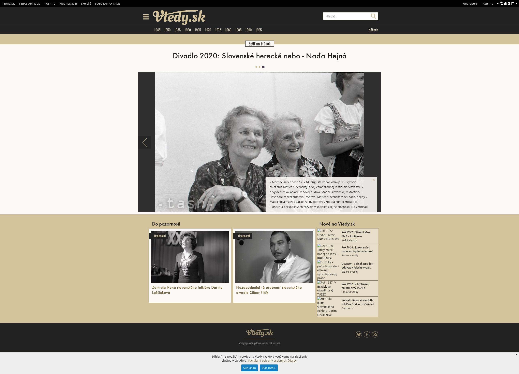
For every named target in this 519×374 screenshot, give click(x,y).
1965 (197, 29)
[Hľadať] (373, 16)
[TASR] (507, 3)
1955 (177, 29)
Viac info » (269, 368)
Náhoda (373, 29)
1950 (167, 29)
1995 (258, 29)
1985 (238, 29)
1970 (208, 29)
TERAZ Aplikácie (29, 3)
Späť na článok (260, 43)
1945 (157, 29)
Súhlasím (249, 368)
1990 (248, 29)
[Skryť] (374, 180)
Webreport (469, 3)
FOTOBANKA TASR (107, 3)
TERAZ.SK (8, 3)
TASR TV (49, 3)
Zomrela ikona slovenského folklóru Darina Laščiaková (187, 290)
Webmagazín (68, 3)
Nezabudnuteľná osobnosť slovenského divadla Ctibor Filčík (269, 290)
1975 (218, 29)
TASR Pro (487, 3)
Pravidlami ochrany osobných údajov (272, 360)
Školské (86, 3)
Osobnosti (160, 236)
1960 (187, 29)
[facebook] (367, 336)
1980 (228, 29)
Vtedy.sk (259, 333)
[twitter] (359, 336)
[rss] (375, 336)
